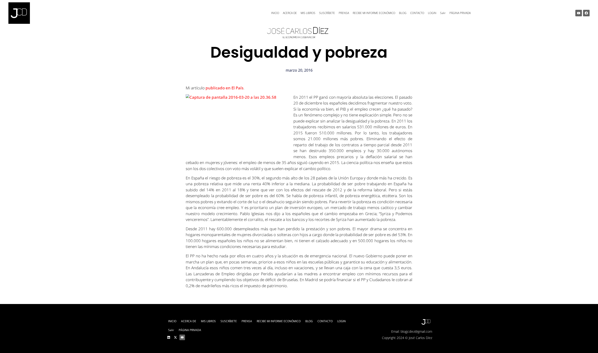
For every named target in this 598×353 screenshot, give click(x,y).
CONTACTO (417, 13)
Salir (443, 13)
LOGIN (432, 13)
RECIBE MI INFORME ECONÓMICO (374, 13)
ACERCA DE (290, 13)
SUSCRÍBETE (327, 13)
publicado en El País (224, 88)
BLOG (402, 13)
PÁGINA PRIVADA (460, 13)
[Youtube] (578, 13)
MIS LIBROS (308, 13)
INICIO (275, 13)
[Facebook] (586, 13)
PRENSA (344, 13)
